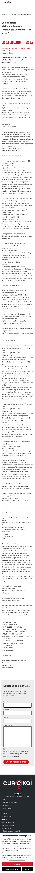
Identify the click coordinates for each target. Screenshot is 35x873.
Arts (9, 14)
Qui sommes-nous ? (8, 822)
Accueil (3, 14)
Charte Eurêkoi (6, 808)
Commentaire (8, 725)
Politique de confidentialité (17, 860)
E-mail (6, 710)
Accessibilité (5, 811)
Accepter (17, 864)
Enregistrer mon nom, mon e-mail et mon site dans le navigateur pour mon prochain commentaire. (16, 753)
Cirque (11, 53)
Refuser (27, 869)
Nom (5, 702)
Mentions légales (7, 828)
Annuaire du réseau (8, 825)
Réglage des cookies (11, 869)
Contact (4, 814)
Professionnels (6, 816)
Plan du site (5, 805)
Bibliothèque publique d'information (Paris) (16, 48)
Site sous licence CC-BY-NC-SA (17, 796)
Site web (6, 717)
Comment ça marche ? (9, 802)
